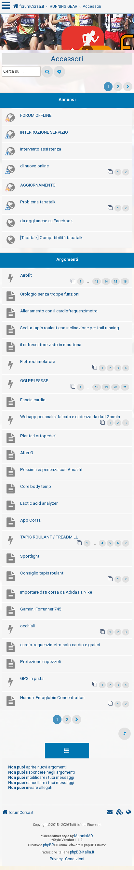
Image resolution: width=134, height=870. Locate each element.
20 (115, 387)
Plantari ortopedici (38, 435)
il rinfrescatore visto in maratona (50, 344)
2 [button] (118, 87)
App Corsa (30, 520)
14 (106, 281)
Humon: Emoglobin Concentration (52, 697)
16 (125, 281)
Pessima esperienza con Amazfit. (52, 469)
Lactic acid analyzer (39, 503)
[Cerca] (47, 72)
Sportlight (29, 556)
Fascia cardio (33, 399)
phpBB (48, 845)
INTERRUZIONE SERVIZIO (44, 132)
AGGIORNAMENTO (38, 185)
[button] (127, 86)
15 (115, 281)
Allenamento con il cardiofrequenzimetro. (59, 310)
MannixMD (83, 836)
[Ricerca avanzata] (59, 72)
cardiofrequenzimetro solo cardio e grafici (60, 644)
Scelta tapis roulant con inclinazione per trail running (69, 327)
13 (96, 281)
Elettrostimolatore (37, 361)
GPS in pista (32, 678)
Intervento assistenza (40, 149)
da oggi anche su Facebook (46, 220)
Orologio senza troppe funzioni (49, 294)
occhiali (27, 625)
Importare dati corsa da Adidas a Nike (56, 592)
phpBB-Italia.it (82, 852)
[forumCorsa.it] (67, 33)
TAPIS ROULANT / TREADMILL (49, 537)
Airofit (26, 275)
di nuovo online (34, 165)
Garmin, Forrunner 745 (40, 609)
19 (106, 387)
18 (96, 387)
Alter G (26, 452)
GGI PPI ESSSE (34, 380)
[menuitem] (119, 812)
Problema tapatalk (38, 201)
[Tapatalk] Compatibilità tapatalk (51, 237)
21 (125, 387)
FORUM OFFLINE (35, 115)
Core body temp (35, 486)
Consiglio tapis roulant (41, 573)
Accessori (67, 59)
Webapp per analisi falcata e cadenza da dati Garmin (70, 416)
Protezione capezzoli (40, 661)
